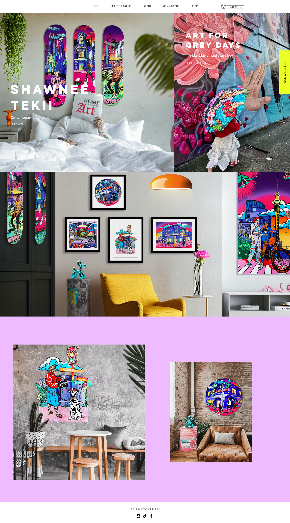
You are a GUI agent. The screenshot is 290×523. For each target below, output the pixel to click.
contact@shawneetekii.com (145, 508)
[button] (194, 6)
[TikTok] (144, 516)
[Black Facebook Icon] (151, 516)
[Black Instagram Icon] (138, 516)
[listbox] (235, 7)
